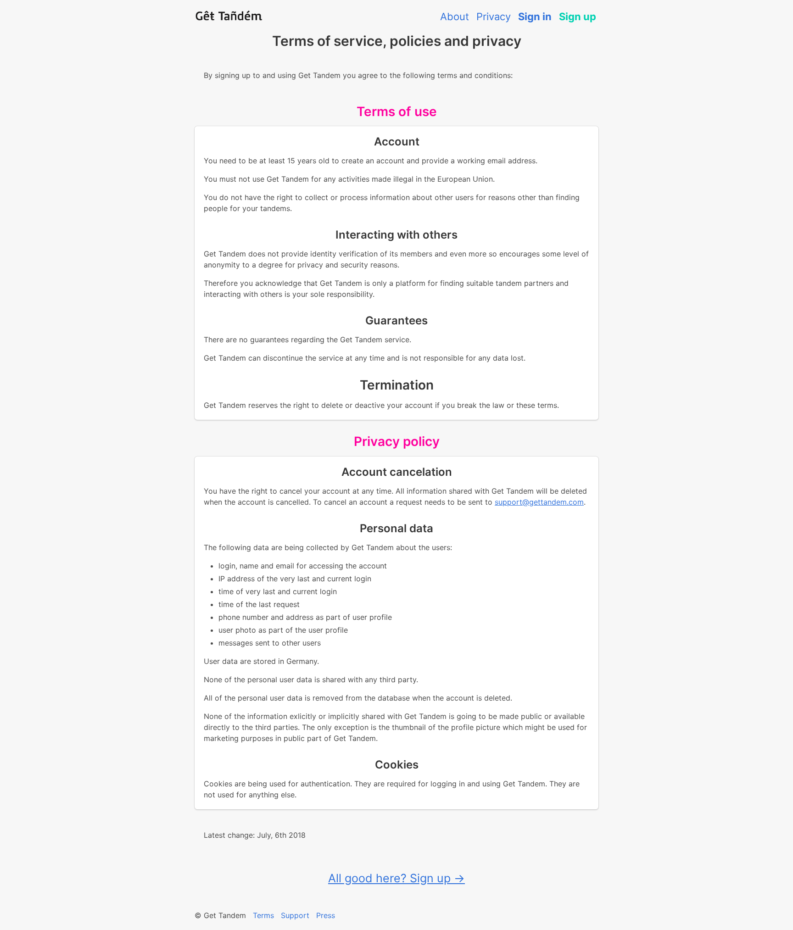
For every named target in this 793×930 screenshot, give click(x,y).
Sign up (577, 16)
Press (325, 915)
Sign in (535, 16)
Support (295, 915)
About (454, 16)
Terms (263, 915)
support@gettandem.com (539, 502)
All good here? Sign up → (396, 878)
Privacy (493, 16)
